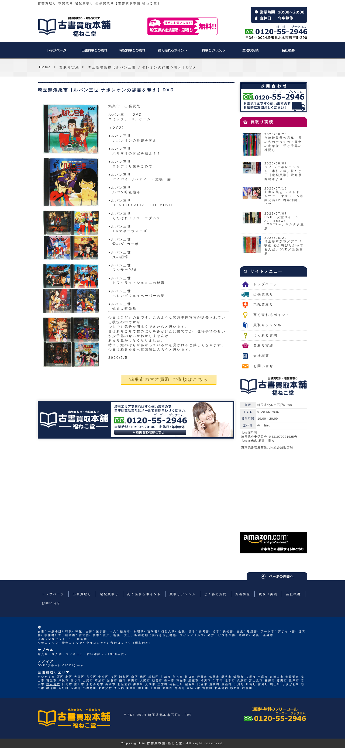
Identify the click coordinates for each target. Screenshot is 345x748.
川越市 (166, 676)
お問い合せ (263, 366)
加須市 (251, 676)
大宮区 (79, 676)
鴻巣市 (63, 680)
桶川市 (206, 680)
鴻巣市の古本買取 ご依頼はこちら (168, 379)
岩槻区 (154, 676)
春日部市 (292, 676)
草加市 (100, 680)
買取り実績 (251, 53)
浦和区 (124, 676)
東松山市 (277, 676)
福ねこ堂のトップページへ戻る (74, 26)
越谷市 (112, 680)
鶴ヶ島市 (53, 684)
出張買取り (94, 53)
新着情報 (242, 594)
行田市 (202, 676)
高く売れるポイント (172, 53)
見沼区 (91, 676)
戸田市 (133, 680)
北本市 (230, 680)
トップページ (56, 53)
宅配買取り (132, 53)
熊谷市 (178, 676)
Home (45, 67)
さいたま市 (46, 676)
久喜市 (218, 680)
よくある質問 (265, 335)
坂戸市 (294, 680)
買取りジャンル (213, 53)
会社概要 (288, 53)
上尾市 (88, 680)
